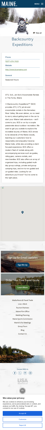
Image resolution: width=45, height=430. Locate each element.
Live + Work (22, 304)
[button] (22, 22)
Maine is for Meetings (22, 322)
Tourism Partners (22, 307)
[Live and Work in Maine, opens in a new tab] (22, 391)
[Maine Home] (9, 4)
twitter (20, 373)
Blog (22, 330)
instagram (30, 373)
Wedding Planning (22, 315)
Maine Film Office (22, 311)
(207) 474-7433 (12, 61)
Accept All (22, 413)
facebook (14, 373)
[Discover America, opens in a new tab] (22, 381)
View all (39, 33)
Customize (22, 419)
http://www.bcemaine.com (16, 69)
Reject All (22, 425)
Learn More (22, 287)
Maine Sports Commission (22, 318)
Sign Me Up (22, 264)
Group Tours (22, 326)
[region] (22, 412)
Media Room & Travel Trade (22, 300)
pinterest (25, 373)
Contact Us (22, 333)
